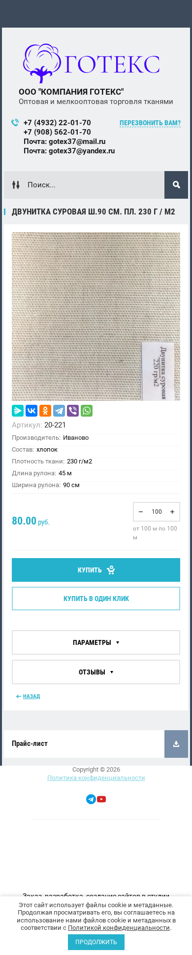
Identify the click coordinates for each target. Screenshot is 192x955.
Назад (31, 696)
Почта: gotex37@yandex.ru (69, 150)
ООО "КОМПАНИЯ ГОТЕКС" (71, 92)
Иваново (76, 437)
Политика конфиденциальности (96, 777)
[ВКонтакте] (31, 411)
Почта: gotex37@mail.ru (64, 141)
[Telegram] (59, 411)
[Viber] (73, 411)
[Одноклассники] (45, 411)
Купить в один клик (96, 598)
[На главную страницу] (92, 64)
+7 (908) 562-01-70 (57, 132)
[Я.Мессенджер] (18, 411)
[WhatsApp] (87, 411)
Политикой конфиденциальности (119, 927)
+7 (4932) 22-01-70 (57, 122)
